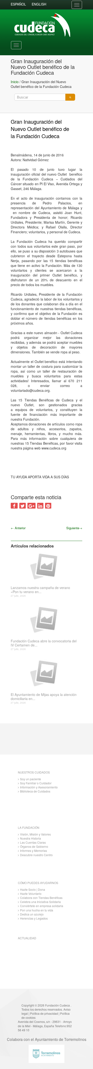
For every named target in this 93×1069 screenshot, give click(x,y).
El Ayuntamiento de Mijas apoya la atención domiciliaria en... (44, 697)
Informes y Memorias (33, 850)
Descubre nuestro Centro (36, 855)
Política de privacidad (44, 1013)
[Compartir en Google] (31, 505)
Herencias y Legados (34, 918)
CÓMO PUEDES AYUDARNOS (38, 883)
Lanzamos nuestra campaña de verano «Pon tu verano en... (40, 590)
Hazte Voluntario (30, 893)
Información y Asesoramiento (39, 787)
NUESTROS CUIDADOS (34, 772)
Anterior (18, 528)
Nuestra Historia (30, 838)
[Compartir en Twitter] (23, 505)
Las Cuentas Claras (33, 842)
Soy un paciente (30, 779)
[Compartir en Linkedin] (40, 505)
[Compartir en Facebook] (14, 505)
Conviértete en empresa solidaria (41, 906)
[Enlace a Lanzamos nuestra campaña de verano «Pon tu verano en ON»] (45, 566)
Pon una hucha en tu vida (36, 910)
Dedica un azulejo (32, 914)
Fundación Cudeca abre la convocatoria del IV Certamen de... (44, 643)
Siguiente (74, 528)
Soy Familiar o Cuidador (36, 783)
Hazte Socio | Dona (32, 889)
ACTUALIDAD (27, 938)
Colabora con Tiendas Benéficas (41, 898)
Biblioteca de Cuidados (35, 791)
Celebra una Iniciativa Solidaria (40, 902)
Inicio (15, 81)
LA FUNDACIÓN (28, 827)
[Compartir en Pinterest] (48, 505)
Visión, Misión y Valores (35, 834)
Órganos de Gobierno (34, 846)
